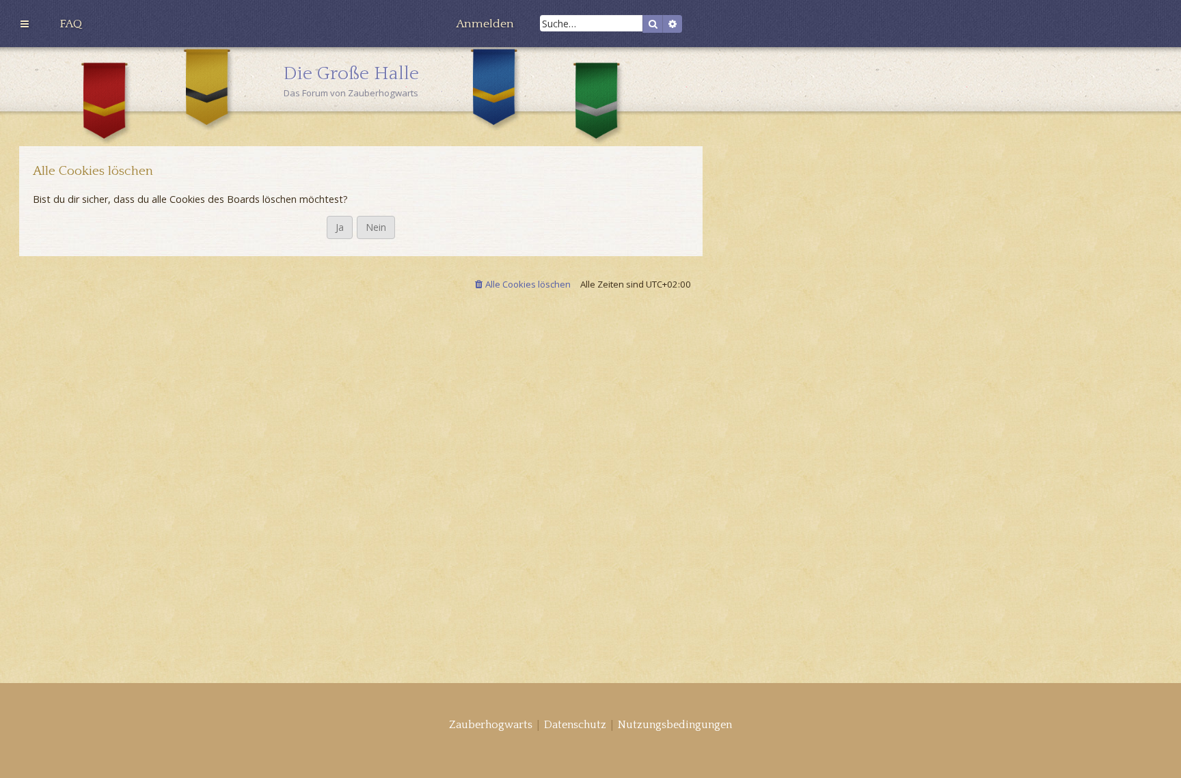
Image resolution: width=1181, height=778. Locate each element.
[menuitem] (70, 24)
